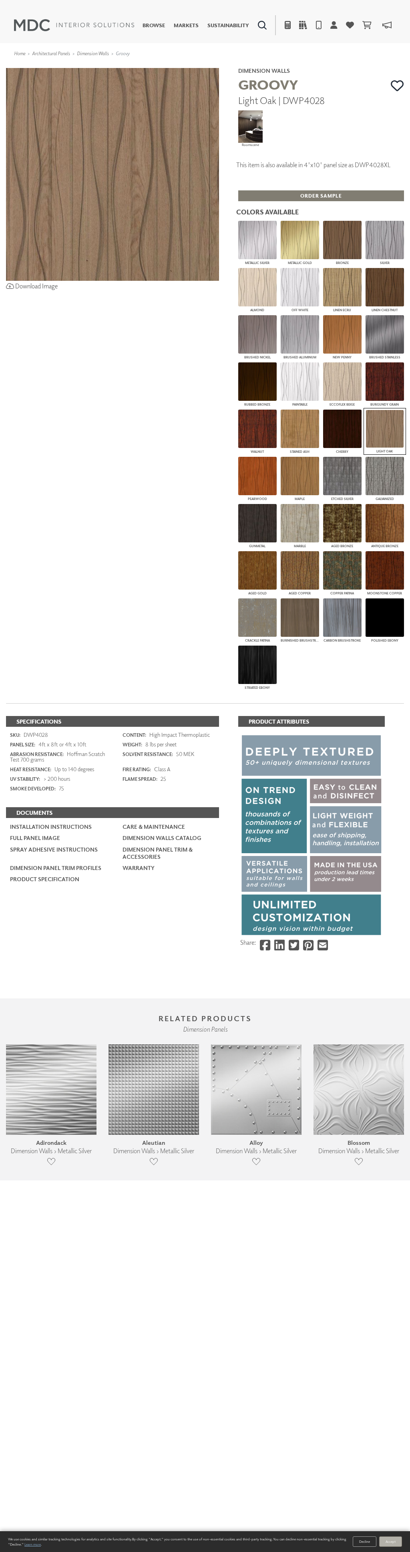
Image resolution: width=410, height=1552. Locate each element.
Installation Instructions (51, 826)
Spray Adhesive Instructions (54, 849)
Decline (364, 1541)
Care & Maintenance (154, 826)
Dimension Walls (93, 53)
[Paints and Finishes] (292, 66)
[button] (397, 85)
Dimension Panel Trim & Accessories (158, 853)
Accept (391, 1541)
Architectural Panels (51, 53)
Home (19, 53)
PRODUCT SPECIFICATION (44, 879)
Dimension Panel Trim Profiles (55, 867)
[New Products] (87, 66)
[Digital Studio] (174, 66)
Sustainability (228, 25)
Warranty (139, 867)
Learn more (32, 1544)
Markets (186, 25)
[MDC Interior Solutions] (74, 25)
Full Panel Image (35, 837)
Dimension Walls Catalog (162, 837)
